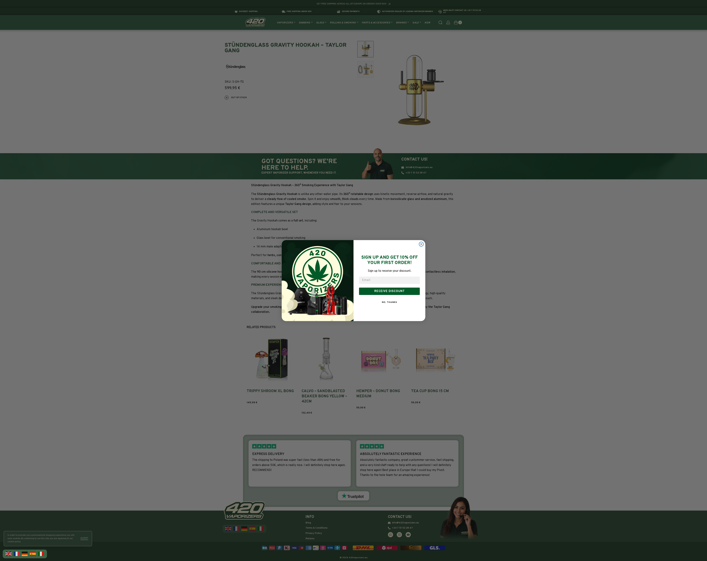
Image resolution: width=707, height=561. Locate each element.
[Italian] (41, 554)
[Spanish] (33, 554)
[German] (25, 554)
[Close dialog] (421, 244)
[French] (17, 554)
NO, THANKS (389, 302)
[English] (9, 554)
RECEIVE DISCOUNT (389, 291)
